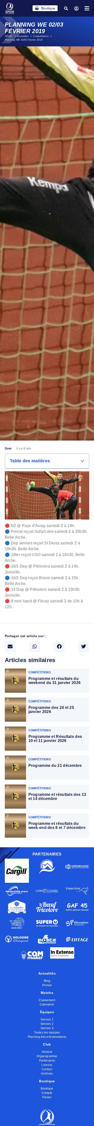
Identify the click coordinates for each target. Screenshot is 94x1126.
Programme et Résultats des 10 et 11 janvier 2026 (55, 738)
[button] (66, 8)
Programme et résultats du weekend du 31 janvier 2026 (54, 681)
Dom (8, 448)
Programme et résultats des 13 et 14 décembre (57, 796)
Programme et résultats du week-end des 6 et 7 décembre (57, 825)
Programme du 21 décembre (55, 765)
